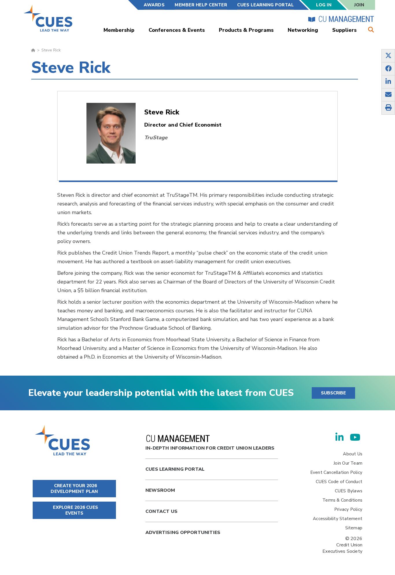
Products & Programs (246, 30)
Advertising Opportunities (182, 532)
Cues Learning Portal (174, 469)
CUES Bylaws (348, 491)
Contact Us (161, 511)
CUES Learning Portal (265, 5)
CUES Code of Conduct (339, 482)
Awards (154, 5)
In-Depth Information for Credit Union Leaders (209, 448)
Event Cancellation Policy (336, 472)
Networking (303, 30)
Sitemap (353, 528)
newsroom (160, 490)
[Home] (48, 18)
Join (359, 5)
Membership (119, 30)
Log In (323, 5)
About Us (352, 454)
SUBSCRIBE (333, 393)
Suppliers (344, 30)
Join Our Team (347, 463)
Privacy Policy (348, 509)
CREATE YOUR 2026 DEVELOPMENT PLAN (74, 488)
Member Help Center (201, 5)
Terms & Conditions (342, 500)
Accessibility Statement (337, 519)
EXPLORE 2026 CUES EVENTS (75, 510)
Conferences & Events (177, 30)
